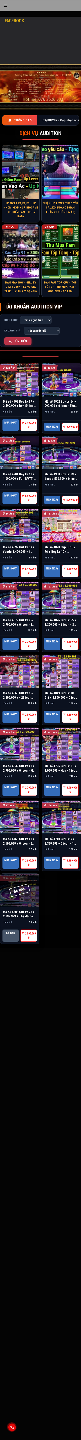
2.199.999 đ (30, 862)
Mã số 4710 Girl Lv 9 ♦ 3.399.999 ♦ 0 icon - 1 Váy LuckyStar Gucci (59, 843)
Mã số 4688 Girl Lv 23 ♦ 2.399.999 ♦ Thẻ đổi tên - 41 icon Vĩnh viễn (19, 916)
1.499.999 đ (30, 570)
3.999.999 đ (71, 789)
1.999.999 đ (30, 497)
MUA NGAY (10, 422)
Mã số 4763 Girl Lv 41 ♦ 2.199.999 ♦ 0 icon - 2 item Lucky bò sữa (18, 843)
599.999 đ (71, 499)
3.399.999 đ (71, 570)
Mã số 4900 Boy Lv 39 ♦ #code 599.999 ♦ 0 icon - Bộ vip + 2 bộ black (60, 478)
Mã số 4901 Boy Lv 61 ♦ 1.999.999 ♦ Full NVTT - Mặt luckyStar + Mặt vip (19, 478)
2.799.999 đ (30, 643)
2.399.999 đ (30, 935)
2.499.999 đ (30, 425)
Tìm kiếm (20, 341)
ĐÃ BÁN (10, 933)
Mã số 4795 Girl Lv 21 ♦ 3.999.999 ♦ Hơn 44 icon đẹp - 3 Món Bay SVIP (61, 770)
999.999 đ (71, 427)
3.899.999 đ (71, 716)
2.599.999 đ (30, 716)
